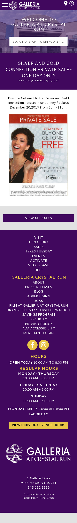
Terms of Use (47, 498)
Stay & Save (38, 265)
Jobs (38, 300)
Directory (38, 241)
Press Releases (38, 286)
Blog (38, 291)
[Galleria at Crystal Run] (38, 453)
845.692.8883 (39, 487)
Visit (38, 237)
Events (38, 255)
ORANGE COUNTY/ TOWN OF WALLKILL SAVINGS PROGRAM (38, 312)
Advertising (38, 296)
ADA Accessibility (38, 328)
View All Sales (38, 218)
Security (38, 319)
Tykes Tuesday (38, 251)
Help (38, 269)
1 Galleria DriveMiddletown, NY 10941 (38, 480)
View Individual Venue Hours (38, 425)
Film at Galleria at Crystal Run (38, 305)
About (39, 282)
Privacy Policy (38, 323)
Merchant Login (38, 332)
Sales (39, 246)
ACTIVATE (38, 260)
